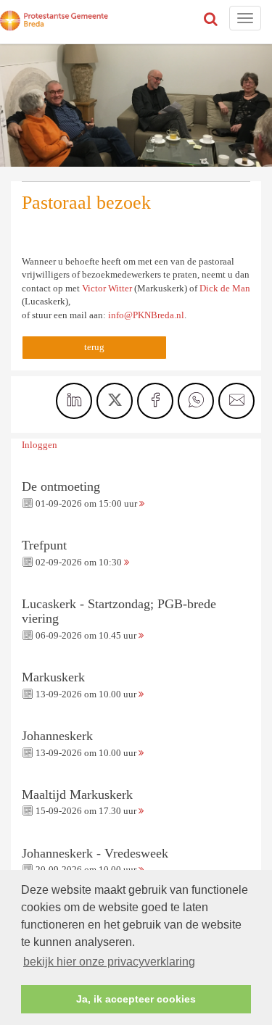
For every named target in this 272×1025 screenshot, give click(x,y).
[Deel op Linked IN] (74, 401)
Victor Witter (107, 288)
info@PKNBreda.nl (146, 315)
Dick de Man (224, 288)
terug (94, 346)
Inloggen (39, 444)
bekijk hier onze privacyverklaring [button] (109, 961)
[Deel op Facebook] (155, 401)
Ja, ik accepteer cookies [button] (136, 999)
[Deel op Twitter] (114, 401)
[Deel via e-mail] (236, 401)
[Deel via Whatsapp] (196, 401)
